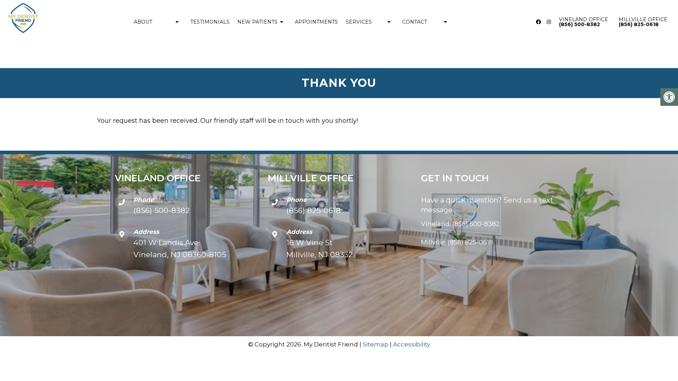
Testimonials (210, 22)
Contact (414, 22)
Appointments (316, 22)
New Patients (257, 22)
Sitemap (375, 344)
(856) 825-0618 (313, 210)
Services (359, 22)
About (143, 22)
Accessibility (411, 344)
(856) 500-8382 (161, 210)
